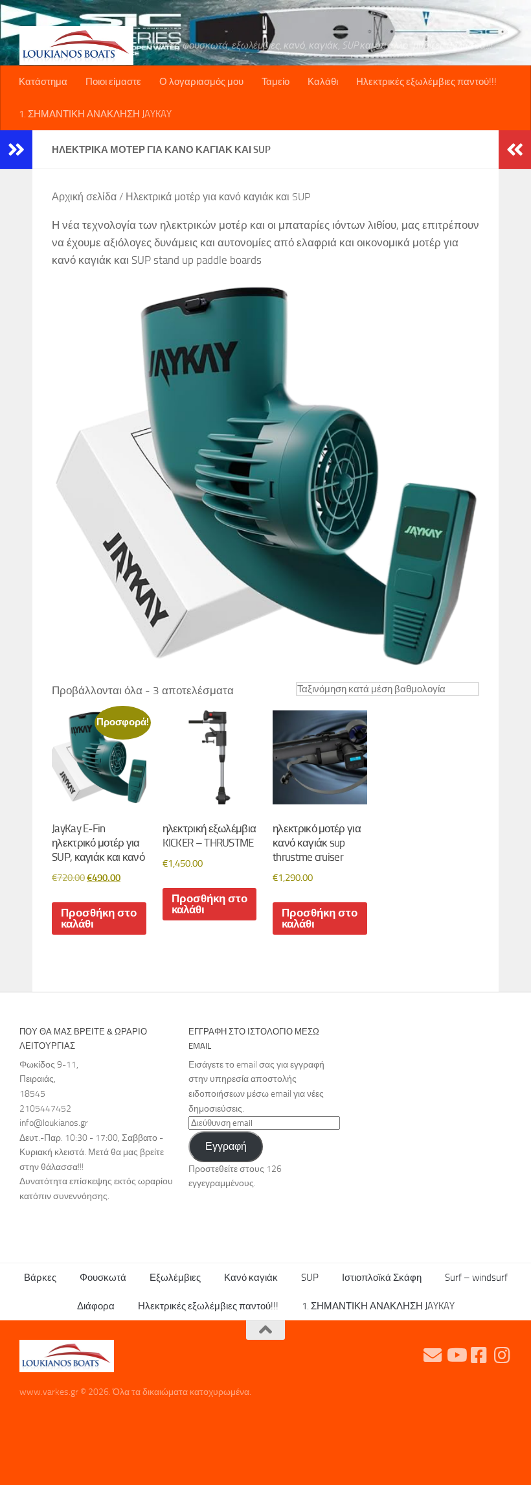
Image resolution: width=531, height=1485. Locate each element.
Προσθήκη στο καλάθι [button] (99, 918)
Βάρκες (40, 1277)
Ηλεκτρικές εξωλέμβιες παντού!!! (426, 82)
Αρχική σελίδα (84, 197)
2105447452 (45, 1108)
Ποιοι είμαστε (113, 82)
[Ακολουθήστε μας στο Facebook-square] (479, 1355)
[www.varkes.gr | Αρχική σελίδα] (76, 45)
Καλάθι (323, 82)
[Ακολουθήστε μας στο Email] (433, 1355)
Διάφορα (96, 1306)
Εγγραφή (226, 1146)
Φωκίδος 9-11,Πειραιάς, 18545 (48, 1079)
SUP (310, 1277)
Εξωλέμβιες (175, 1277)
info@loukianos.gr (53, 1122)
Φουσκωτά (103, 1277)
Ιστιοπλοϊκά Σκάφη (382, 1277)
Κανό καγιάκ (251, 1277)
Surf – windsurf (476, 1277)
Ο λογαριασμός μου (201, 82)
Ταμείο (275, 82)
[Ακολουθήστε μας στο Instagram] (502, 1355)
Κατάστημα (43, 82)
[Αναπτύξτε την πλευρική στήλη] (16, 149)
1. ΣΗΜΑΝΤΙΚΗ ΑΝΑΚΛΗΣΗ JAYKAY (95, 114)
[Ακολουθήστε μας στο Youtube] (456, 1355)
